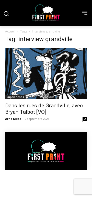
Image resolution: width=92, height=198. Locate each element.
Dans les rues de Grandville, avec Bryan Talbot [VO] (44, 109)
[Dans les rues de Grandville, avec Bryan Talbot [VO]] (46, 73)
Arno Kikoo (13, 119)
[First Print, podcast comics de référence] (46, 13)
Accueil (10, 31)
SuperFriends (15, 97)
